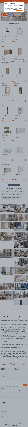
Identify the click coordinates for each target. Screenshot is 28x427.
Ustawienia (14, 10)
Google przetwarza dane (15, 9)
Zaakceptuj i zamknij (20, 10)
